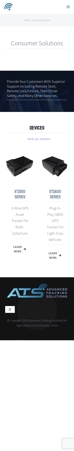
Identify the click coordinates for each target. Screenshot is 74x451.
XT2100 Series (19, 194)
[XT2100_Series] (19, 154)
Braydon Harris (49, 325)
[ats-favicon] (8, 3)
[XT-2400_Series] (54, 154)
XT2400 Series (55, 194)
